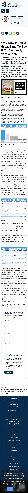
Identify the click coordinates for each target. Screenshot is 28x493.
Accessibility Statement (14, 444)
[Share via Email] (14, 33)
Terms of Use (14, 355)
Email (6, 327)
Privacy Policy (14, 437)
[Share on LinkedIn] (10, 33)
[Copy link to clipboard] (17, 33)
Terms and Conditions (14, 440)
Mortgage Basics (14, 466)
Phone (6, 333)
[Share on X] (6, 33)
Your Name (7, 320)
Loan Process (14, 463)
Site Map (14, 447)
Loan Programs (14, 460)
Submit (8, 372)
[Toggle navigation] (7, 11)
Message (7, 340)
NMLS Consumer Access (14, 410)
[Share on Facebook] (2, 33)
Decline (18, 489)
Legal (14, 434)
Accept (10, 489)
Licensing (14, 450)
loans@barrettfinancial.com (14, 425)
